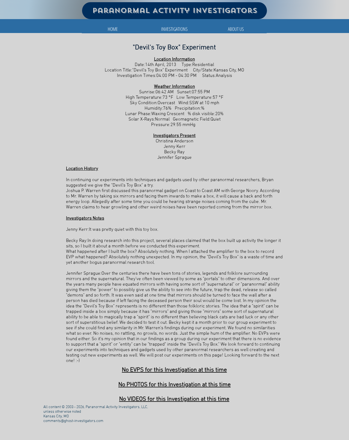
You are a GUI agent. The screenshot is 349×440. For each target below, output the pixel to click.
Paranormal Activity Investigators (174, 10)
